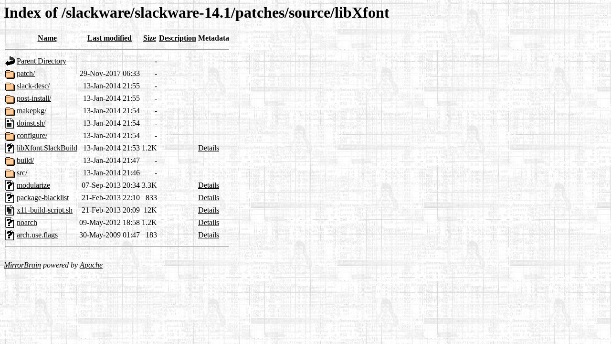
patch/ (26, 73)
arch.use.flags (37, 235)
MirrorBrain (22, 265)
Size (149, 38)
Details (208, 148)
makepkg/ (31, 111)
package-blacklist (43, 198)
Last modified (109, 38)
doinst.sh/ (31, 123)
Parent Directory (41, 61)
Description (177, 38)
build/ (25, 160)
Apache (91, 265)
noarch (27, 222)
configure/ (32, 135)
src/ (22, 173)
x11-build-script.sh (45, 210)
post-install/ (34, 98)
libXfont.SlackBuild (47, 148)
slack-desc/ (33, 86)
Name (47, 38)
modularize (33, 185)
